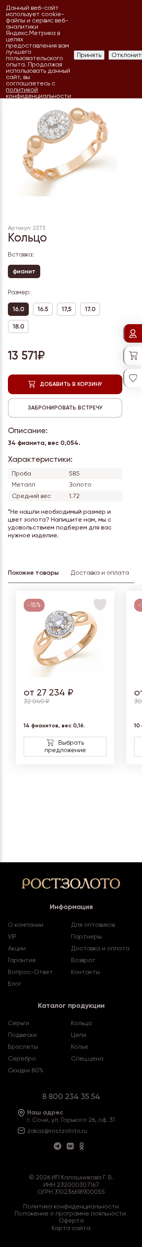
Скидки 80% (25, 1070)
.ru (83, 1130)
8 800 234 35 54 (71, 1096)
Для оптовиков (93, 924)
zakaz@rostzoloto (53, 1130)
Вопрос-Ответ (30, 972)
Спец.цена (87, 1058)
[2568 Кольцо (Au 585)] (65, 675)
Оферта (71, 1220)
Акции (17, 948)
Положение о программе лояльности (70, 1213)
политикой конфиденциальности (38, 93)
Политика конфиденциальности (71, 1206)
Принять (89, 55)
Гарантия (22, 960)
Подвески (22, 1035)
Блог (14, 983)
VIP (12, 936)
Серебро (22, 1058)
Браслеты (23, 1046)
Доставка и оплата (100, 948)
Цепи (78, 1035)
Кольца (81, 1023)
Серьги (18, 1023)
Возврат (83, 960)
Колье (79, 1046)
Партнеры (86, 936)
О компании (25, 924)
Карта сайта (71, 1228)
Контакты (85, 972)
